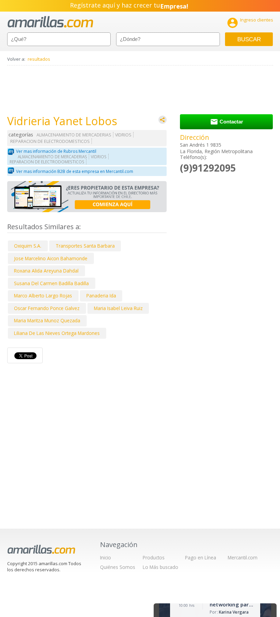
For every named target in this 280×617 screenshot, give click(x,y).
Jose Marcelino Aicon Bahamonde (50, 258)
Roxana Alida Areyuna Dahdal (46, 270)
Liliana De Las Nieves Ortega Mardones (57, 333)
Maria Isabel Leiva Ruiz (118, 308)
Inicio (105, 557)
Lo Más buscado (160, 567)
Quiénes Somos (117, 567)
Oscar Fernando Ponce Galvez (47, 308)
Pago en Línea (200, 557)
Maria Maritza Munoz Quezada (47, 320)
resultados (39, 59)
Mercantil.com (242, 557)
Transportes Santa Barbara (85, 246)
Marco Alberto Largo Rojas (43, 295)
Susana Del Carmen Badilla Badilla (51, 283)
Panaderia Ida (101, 295)
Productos (154, 557)
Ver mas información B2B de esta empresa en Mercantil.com (74, 171)
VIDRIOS (123, 135)
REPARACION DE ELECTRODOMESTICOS (50, 141)
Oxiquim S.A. (27, 246)
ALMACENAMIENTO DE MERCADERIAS (74, 135)
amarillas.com (50, 22)
